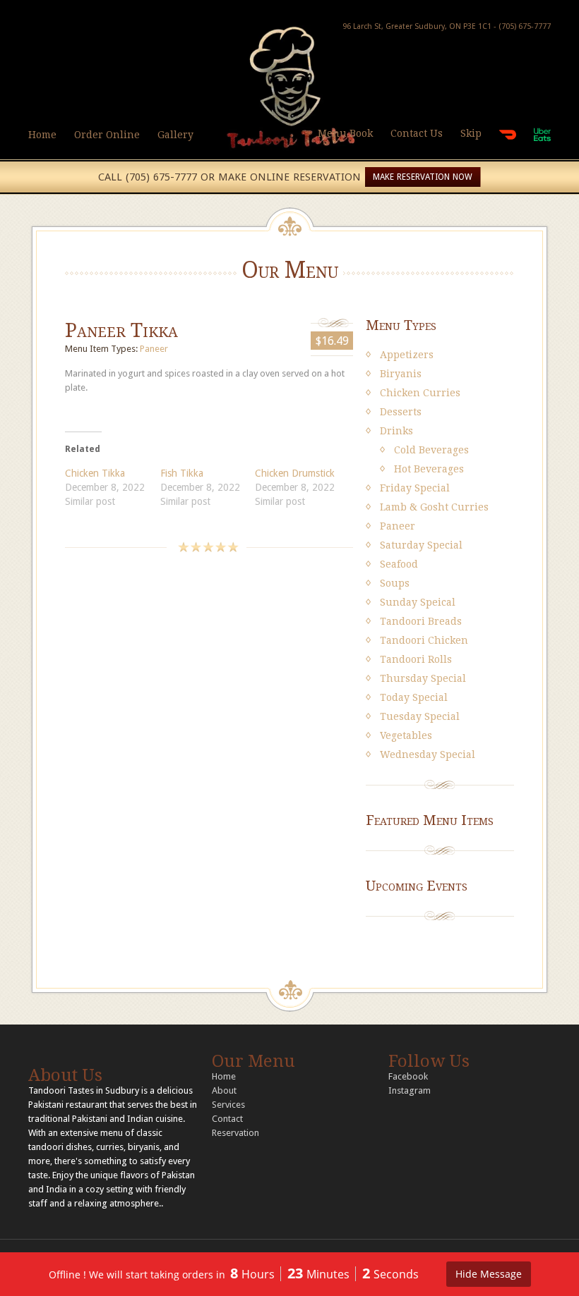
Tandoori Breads (421, 621)
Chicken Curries (420, 392)
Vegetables (406, 735)
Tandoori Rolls (416, 659)
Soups (395, 583)
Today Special (414, 697)
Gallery (175, 134)
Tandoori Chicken (424, 640)
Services (228, 1104)
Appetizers (407, 354)
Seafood (399, 564)
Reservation (235, 1132)
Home (42, 134)
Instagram (409, 1090)
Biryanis (401, 373)
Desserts (401, 411)
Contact (227, 1118)
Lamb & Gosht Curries (434, 507)
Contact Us (416, 133)
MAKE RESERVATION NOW (422, 177)
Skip (471, 133)
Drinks (396, 430)
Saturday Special (421, 545)
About (224, 1090)
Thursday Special (423, 678)
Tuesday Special (420, 716)
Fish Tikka (181, 473)
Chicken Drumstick (295, 473)
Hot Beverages (429, 469)
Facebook (408, 1076)
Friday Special (415, 488)
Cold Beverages (431, 450)
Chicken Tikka (95, 473)
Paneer (154, 348)
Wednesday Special (427, 754)
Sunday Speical (417, 602)
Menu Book (345, 133)
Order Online (107, 134)
